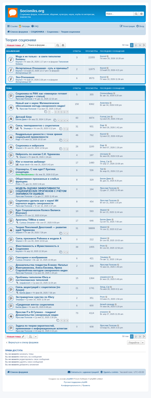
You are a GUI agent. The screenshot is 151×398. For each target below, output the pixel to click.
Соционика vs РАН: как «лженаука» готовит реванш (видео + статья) (41, 95)
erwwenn (104, 312)
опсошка (104, 154)
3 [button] (140, 45)
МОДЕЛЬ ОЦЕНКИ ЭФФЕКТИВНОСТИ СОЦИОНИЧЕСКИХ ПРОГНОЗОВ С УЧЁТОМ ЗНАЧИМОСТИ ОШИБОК (41, 191)
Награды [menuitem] (26, 26)
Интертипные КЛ (23, 73)
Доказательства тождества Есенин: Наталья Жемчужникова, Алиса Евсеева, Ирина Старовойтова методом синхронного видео (42, 268)
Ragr (102, 125)
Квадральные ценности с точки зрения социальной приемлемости (39, 135)
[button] (144, 45)
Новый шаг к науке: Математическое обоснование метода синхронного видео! (40, 104)
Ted (101, 169)
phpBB (69, 379)
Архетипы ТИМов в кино (30, 219)
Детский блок (24, 117)
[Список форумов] (13, 12)
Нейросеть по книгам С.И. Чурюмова (38, 154)
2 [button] (135, 45)
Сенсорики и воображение (31, 257)
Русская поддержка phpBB (75, 382)
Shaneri (19, 148)
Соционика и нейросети (30, 145)
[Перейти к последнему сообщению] (108, 56)
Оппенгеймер (106, 93)
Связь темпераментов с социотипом (37, 125)
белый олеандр (107, 304)
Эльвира (27, 128)
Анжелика (104, 103)
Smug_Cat (104, 161)
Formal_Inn (105, 117)
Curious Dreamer (27, 222)
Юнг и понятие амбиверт (30, 161)
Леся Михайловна (25, 174)
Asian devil (24, 164)
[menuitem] (34, 26)
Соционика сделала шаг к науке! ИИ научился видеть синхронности (37, 202)
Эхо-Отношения (25, 77)
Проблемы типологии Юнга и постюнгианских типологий (33, 278)
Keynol (19, 62)
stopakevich (25, 283)
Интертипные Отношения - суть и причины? (42, 68)
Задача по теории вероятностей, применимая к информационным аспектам (41, 327)
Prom (18, 184)
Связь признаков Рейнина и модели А (38, 238)
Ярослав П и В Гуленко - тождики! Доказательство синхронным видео (37, 313)
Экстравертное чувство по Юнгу (35, 297)
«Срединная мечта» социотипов (35, 304)
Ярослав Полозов (24, 99)
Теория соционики (20, 40)
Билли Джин (21, 119)
